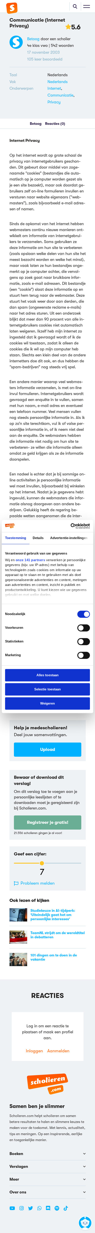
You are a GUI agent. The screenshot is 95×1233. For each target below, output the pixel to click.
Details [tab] (38, 538)
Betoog (33, 39)
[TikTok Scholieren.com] (66, 1210)
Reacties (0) (55, 124)
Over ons (18, 1192)
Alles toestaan (47, 675)
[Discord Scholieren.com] (49, 1210)
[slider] (42, 863)
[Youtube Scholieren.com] (14, 1210)
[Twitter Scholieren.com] (32, 1210)
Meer (14, 1179)
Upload (47, 749)
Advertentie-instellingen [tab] (68, 538)
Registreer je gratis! (47, 822)
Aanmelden (58, 1050)
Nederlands (58, 82)
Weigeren (47, 703)
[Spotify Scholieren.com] (59, 1210)
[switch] (83, 627)
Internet (54, 88)
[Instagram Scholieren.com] (23, 1210)
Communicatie (60, 95)
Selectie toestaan (47, 689)
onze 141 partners (30, 560)
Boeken (16, 1153)
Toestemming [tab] (15, 538)
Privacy (54, 102)
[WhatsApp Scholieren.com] (41, 1210)
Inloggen (34, 1050)
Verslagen (19, 1166)
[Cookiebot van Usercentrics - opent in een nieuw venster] (70, 526)
